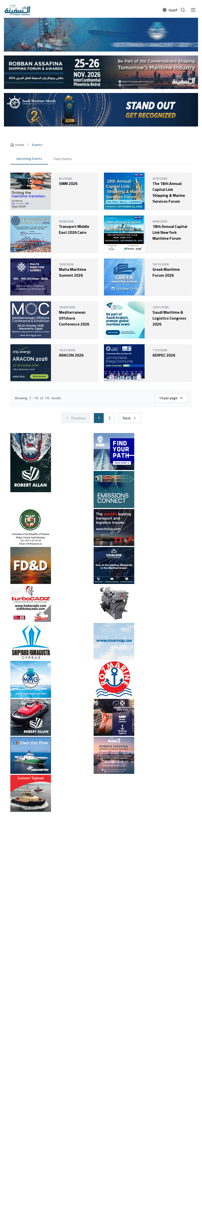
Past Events (63, 159)
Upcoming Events (29, 158)
